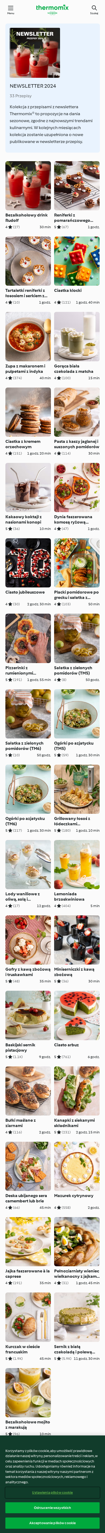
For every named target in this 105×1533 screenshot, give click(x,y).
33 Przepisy (21, 95)
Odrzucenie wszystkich (52, 1508)
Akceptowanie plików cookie (52, 1523)
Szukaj (94, 13)
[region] (52, 1484)
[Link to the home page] (52, 9)
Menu (11, 13)
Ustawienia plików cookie (52, 1493)
